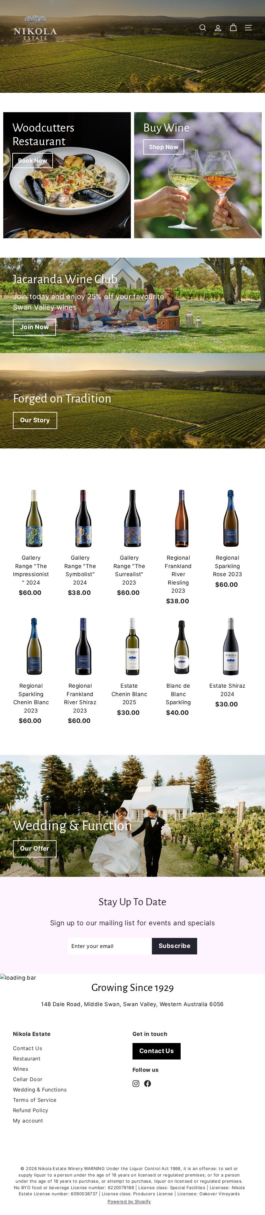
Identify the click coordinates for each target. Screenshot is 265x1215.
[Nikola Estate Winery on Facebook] (147, 1083)
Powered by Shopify (129, 1201)
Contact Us (27, 1048)
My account (28, 1120)
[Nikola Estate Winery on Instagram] (135, 1083)
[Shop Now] (198, 175)
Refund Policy (30, 1110)
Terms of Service (35, 1100)
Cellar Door (28, 1079)
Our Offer (34, 848)
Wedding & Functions (40, 1089)
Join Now (34, 327)
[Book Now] (67, 175)
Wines (20, 1069)
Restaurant (26, 1058)
